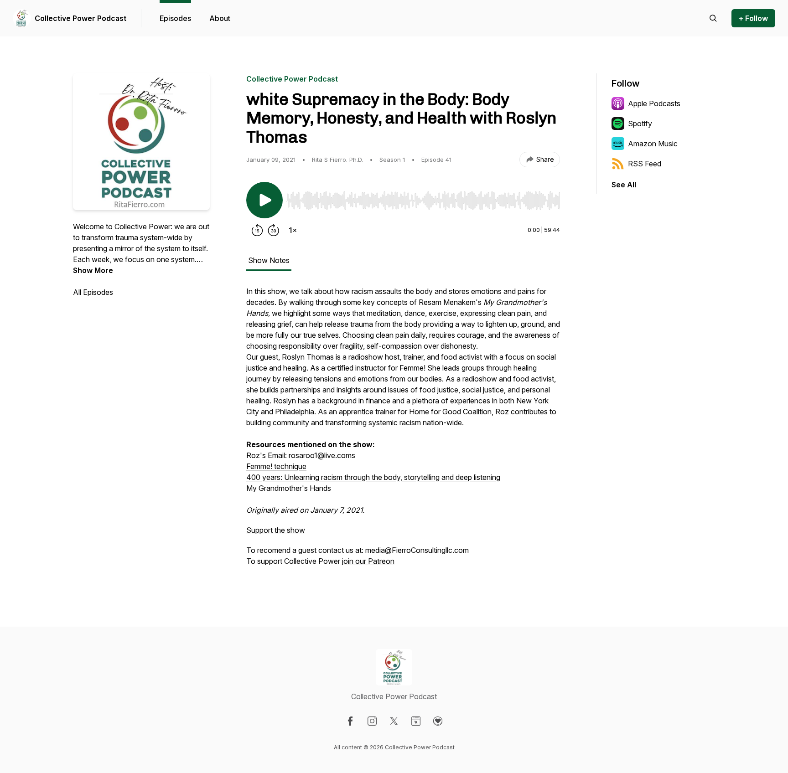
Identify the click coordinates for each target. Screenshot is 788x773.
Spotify (640, 123)
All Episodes (93, 292)
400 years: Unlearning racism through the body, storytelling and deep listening (373, 477)
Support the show (275, 530)
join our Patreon (368, 561)
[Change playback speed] (293, 230)
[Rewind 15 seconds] (257, 230)
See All (624, 184)
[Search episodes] (713, 18)
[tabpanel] (403, 431)
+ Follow (753, 18)
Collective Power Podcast (80, 18)
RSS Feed (644, 163)
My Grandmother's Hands (288, 488)
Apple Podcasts (654, 103)
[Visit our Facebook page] (350, 721)
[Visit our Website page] (415, 721)
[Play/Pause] (264, 200)
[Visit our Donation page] (437, 721)
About (219, 18)
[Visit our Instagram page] (372, 721)
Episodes (175, 18)
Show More (93, 270)
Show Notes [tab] (269, 260)
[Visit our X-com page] (394, 721)
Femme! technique (276, 466)
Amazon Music (653, 143)
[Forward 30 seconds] (273, 230)
